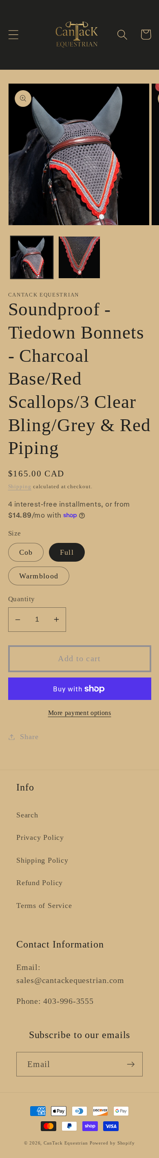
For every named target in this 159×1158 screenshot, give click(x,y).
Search (27, 815)
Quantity (21, 599)
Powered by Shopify (112, 1142)
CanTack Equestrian (66, 1142)
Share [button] (29, 737)
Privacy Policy (40, 837)
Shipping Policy (42, 860)
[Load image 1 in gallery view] (32, 257)
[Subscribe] (130, 1064)
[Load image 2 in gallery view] (79, 257)
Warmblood (39, 576)
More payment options (79, 712)
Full (67, 552)
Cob (26, 552)
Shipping (19, 486)
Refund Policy (39, 883)
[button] (13, 34)
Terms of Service (44, 905)
